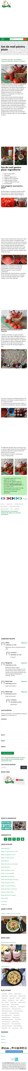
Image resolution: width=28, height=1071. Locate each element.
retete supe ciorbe (5, 1023)
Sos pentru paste (21, 163)
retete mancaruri (16, 1017)
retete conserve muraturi (14, 506)
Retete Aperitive (5, 848)
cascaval (18, 998)
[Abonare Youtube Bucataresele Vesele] (14, 780)
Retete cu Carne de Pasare (8, 886)
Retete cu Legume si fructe (8, 854)
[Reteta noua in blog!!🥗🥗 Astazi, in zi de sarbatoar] (8, 1048)
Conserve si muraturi (7, 61)
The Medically (22, 1069)
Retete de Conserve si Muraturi (9, 864)
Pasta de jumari (5, 966)
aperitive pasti (5, 996)
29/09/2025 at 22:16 (10, 694)
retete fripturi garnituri (7, 1015)
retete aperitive (21, 1006)
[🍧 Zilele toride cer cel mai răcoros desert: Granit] (25, 1048)
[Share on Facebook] (3, 498)
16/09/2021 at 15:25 (10, 645)
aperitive (10, 993)
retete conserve (4, 506)
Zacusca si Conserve (19, 61)
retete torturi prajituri (16, 1023)
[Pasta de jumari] (13, 977)
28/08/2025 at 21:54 (10, 665)
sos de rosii (17, 509)
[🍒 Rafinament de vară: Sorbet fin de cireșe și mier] (2, 1048)
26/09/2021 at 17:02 (15, 655)
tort (9, 1028)
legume (21, 1000)
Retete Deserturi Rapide (7, 876)
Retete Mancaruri (5, 867)
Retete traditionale (18, 1025)
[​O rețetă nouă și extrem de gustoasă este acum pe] (20, 1048)
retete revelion (18, 1019)
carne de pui (12, 998)
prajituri (7, 1002)
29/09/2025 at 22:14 (10, 683)
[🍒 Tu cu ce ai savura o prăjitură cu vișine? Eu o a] (15, 1048)
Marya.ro (3, 1042)
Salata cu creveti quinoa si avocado (10, 913)
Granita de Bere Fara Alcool (8, 942)
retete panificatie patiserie (7, 1019)
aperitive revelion (22, 996)
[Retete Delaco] (14, 826)
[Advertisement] (14, 22)
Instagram (12, 480)
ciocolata (23, 998)
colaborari (4, 1000)
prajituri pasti (13, 1006)
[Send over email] (20, 498)
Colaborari (4, 904)
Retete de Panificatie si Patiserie (9, 879)
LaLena (3, 1039)
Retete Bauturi (5, 861)
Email (3, 741)
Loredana (18, 59)
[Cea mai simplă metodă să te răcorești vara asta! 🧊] (10, 1048)
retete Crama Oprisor (18, 1011)
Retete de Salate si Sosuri (8, 870)
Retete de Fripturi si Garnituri (9, 889)
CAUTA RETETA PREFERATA (8, 764)
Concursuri (4, 901)
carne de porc (4, 998)
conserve (2, 504)
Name (3, 735)
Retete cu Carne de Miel (7, 873)
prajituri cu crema (5, 1004)
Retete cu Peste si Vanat (7, 858)
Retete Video (4, 898)
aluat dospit (4, 993)
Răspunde (24, 643)
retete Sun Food (15, 1021)
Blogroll (3, 1036)
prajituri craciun (21, 1002)
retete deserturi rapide (14, 1013)
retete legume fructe (6, 1017)
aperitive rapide (13, 996)
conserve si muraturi (18, 504)
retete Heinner (16, 1015)
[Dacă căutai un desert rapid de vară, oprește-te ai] (18, 1048)
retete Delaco (4, 1013)
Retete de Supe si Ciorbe (7, 882)
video (21, 1028)
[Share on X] (11, 498)
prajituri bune (13, 1002)
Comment (4, 719)
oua (2, 1002)
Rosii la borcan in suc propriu (9, 511)
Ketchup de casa (7, 163)
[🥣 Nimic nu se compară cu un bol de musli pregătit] (23, 1048)
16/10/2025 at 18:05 (15, 702)
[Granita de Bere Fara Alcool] (13, 953)
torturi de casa (15, 1028)
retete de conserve (4, 509)
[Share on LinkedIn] (16, 498)
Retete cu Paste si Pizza (7, 892)
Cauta (23, 767)
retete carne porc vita (16, 1008)
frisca (17, 1000)
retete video (4, 1028)
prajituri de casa (5, 1006)
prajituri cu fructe (15, 1004)
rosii (11, 509)
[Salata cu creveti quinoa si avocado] (13, 925)
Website (3, 746)
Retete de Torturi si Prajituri (8, 895)
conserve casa (9, 504)
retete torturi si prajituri (7, 1025)
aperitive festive (17, 993)
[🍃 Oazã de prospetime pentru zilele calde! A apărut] (5, 1048)
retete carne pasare (6, 1008)
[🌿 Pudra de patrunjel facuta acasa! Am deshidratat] (13, 1048)
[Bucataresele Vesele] (6, 4)
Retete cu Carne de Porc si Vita (9, 851)
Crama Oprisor (11, 1000)
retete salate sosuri (6, 1021)
